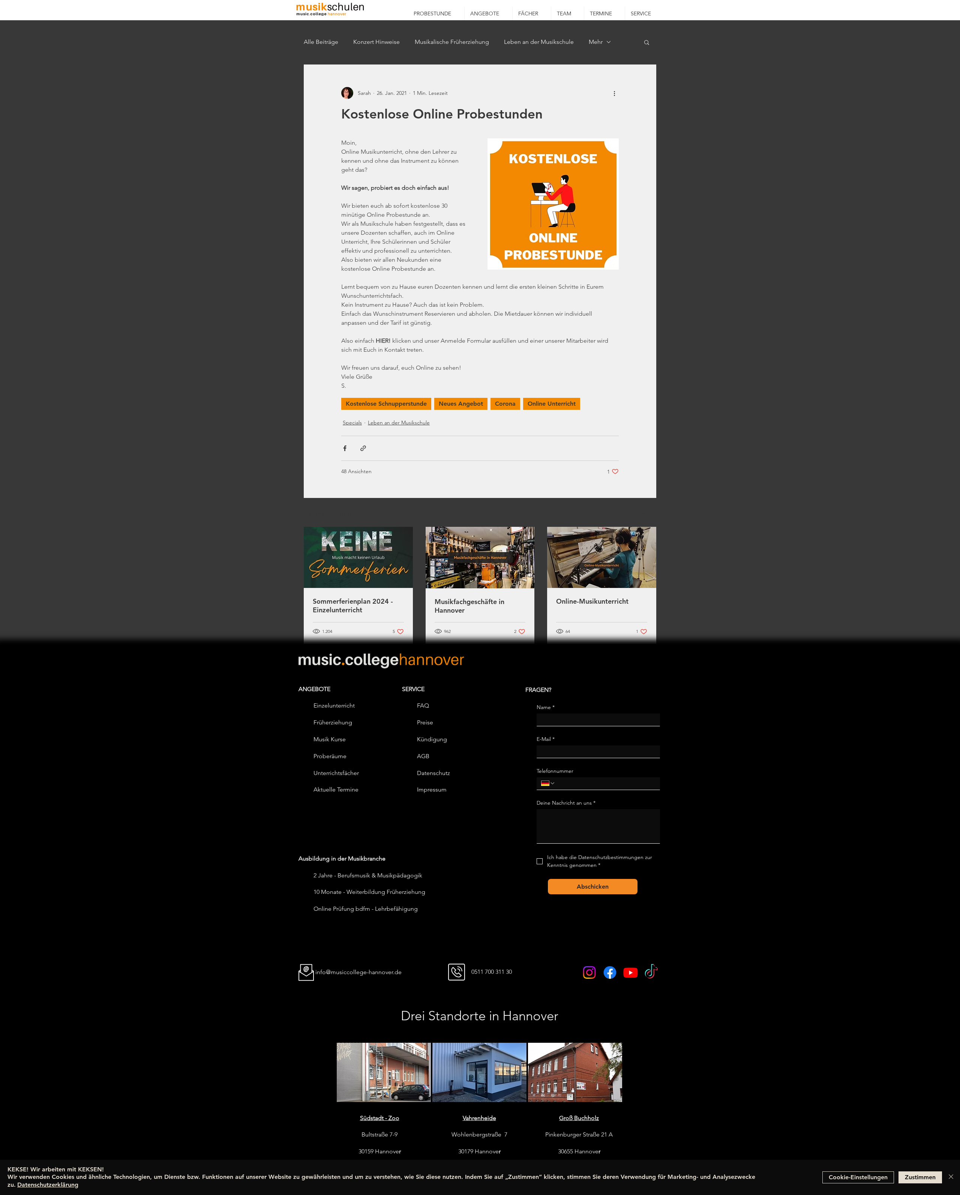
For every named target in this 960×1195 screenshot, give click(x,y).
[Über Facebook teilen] (344, 448)
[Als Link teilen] (363, 448)
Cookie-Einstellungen (858, 1177)
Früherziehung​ (333, 722)
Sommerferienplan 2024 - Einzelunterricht (353, 605)
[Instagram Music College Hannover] (589, 972)
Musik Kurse (330, 739)
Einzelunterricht (334, 705)
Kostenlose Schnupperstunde (386, 403)
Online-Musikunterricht (592, 601)
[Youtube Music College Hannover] (630, 972)
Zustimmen (920, 1177)
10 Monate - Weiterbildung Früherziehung (369, 891)
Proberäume (330, 756)
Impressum (432, 789)
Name (546, 707)
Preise (425, 722)
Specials (352, 422)
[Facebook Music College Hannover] (610, 972)
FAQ (423, 705)
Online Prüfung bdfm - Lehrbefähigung (366, 908)
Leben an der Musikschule (539, 41)
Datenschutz (433, 773)
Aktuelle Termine (336, 789)
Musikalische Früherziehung (452, 41)
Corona (505, 403)
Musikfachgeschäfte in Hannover (469, 606)
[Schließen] (951, 1177)
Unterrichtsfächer (336, 773)
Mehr (596, 41)
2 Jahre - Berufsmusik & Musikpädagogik (368, 875)
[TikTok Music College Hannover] (651, 972)
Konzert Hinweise (376, 41)
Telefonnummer (555, 771)
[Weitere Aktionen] (614, 92)
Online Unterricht (552, 403)
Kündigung (432, 739)
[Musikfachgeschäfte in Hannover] (480, 557)
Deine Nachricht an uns (566, 803)
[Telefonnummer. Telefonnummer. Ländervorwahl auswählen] (548, 783)
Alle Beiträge (321, 41)
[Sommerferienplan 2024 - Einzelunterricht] (358, 557)
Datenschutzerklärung (47, 1184)
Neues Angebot (461, 403)
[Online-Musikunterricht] (601, 557)
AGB (423, 756)
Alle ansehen (641, 513)
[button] (488, 13)
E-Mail (546, 739)
